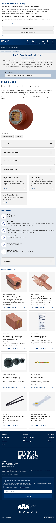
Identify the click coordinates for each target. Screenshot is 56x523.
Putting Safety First (28, 437)
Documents (51, 437)
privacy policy (24, 487)
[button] (33, 41)
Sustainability (6, 437)
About (49, 441)
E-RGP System (16, 51)
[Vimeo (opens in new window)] (32, 512)
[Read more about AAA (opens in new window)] (28, 506)
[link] (5, 41)
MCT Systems (8, 51)
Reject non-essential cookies (28, 32)
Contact (25, 434)
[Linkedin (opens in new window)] (28, 512)
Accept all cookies (28, 28)
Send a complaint (6, 518)
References (51, 434)
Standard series (7, 136)
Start (2, 51)
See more (5, 188)
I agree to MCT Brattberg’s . (17, 487)
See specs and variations (10, 307)
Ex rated (19, 136)
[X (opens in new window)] (24, 512)
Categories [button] (4, 47)
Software (4, 441)
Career (3, 444)
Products (4, 434)
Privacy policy (27, 441)
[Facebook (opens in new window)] (19, 512)
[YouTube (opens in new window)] (36, 512)
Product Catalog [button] (13, 47)
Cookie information (7, 23)
